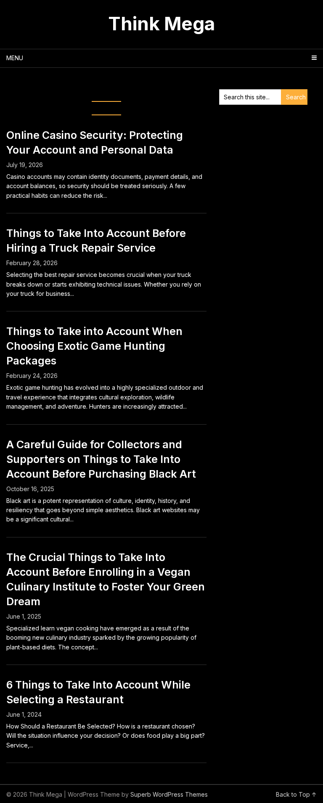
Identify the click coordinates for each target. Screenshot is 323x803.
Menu (14, 57)
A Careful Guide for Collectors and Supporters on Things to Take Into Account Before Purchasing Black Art (101, 459)
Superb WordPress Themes (169, 794)
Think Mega (161, 23)
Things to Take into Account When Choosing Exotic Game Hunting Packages (94, 346)
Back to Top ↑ (296, 794)
